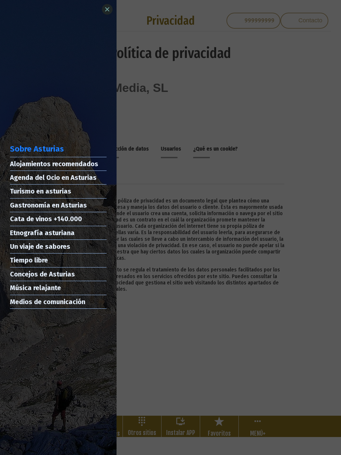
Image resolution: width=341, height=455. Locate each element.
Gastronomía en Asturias (48, 205)
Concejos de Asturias (42, 274)
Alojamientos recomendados (54, 164)
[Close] (107, 9)
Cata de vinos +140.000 (46, 219)
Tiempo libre (29, 260)
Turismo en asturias (40, 191)
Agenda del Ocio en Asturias (53, 178)
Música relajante (35, 288)
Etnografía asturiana (42, 233)
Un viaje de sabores (40, 246)
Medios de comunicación (47, 302)
